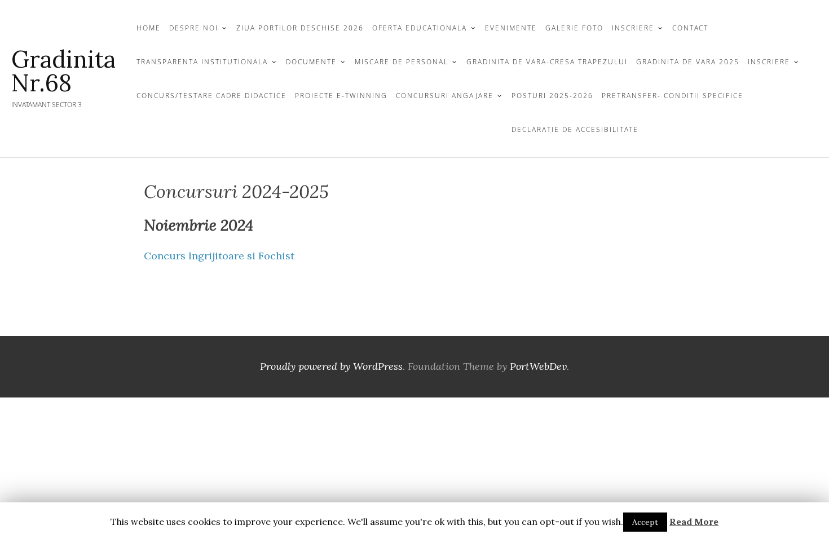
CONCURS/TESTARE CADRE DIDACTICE (211, 95)
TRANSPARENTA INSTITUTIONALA (202, 62)
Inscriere (769, 62)
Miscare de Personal (401, 62)
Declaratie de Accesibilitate (574, 129)
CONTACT (690, 28)
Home (148, 28)
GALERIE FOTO (574, 28)
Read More (693, 521)
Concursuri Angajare (444, 95)
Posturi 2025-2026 (552, 95)
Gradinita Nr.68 (63, 71)
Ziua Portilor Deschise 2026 (300, 28)
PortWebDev (538, 366)
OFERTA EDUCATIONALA (419, 28)
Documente (311, 62)
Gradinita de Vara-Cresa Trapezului (547, 62)
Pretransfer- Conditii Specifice (672, 95)
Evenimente (511, 28)
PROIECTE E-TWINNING (341, 95)
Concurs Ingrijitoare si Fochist (219, 255)
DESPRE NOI (193, 28)
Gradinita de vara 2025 (687, 62)
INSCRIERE (633, 28)
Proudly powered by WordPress (331, 366)
